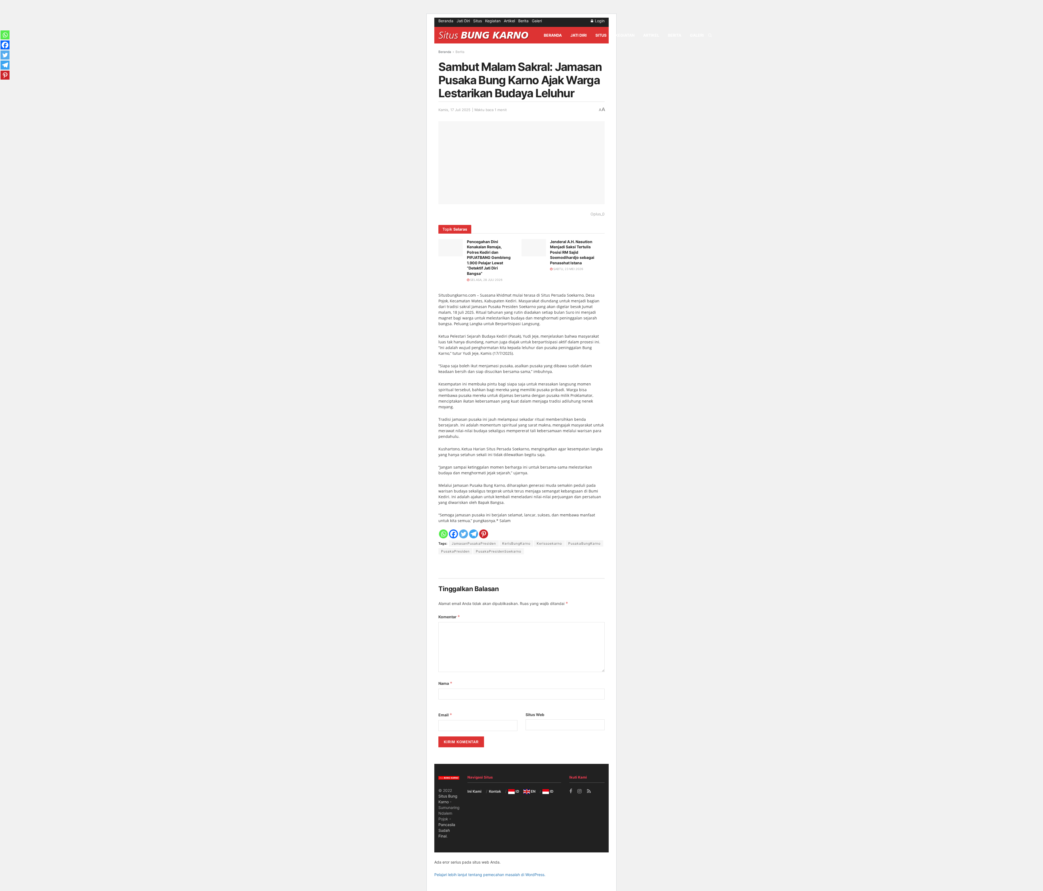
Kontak (495, 791)
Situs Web (535, 714)
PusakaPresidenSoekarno (498, 551)
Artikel (509, 20)
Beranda (445, 20)
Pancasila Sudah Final (446, 830)
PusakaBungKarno (584, 543)
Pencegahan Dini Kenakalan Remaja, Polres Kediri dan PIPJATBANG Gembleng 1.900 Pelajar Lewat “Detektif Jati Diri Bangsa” (489, 257)
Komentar (449, 616)
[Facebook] (453, 533)
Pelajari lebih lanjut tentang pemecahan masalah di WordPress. (489, 874)
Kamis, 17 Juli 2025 (454, 110)
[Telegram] (473, 533)
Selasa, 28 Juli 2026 (485, 280)
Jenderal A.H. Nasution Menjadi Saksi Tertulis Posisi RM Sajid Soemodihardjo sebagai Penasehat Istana (572, 252)
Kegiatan (493, 20)
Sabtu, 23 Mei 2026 (567, 269)
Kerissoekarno (549, 543)
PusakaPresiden (455, 551)
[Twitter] (463, 533)
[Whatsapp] (443, 533)
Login (599, 20)
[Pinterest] (483, 533)
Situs (477, 20)
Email (445, 714)
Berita (523, 20)
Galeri (537, 20)
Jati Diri (463, 20)
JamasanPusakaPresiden (474, 543)
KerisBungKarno (516, 543)
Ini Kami (474, 791)
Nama (445, 683)
